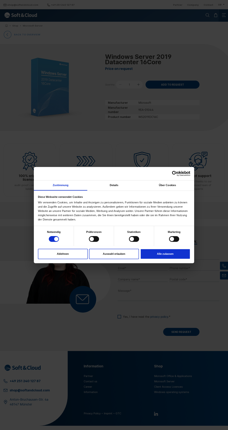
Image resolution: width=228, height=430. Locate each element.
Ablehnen (63, 253)
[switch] (94, 239)
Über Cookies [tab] (167, 185)
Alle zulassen (165, 253)
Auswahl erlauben (114, 253)
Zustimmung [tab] (61, 185)
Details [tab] (114, 185)
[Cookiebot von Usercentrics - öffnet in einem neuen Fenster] (174, 173)
